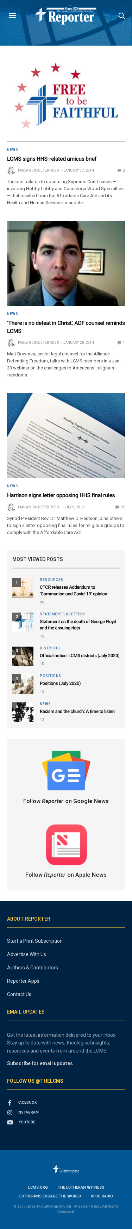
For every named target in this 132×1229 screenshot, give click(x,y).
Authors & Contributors (32, 967)
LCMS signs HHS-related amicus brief (51, 158)
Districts (50, 648)
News (12, 150)
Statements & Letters (63, 614)
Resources (51, 580)
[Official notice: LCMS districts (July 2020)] (22, 656)
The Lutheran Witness (81, 1187)
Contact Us (19, 994)
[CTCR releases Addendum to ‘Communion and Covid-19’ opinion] (22, 588)
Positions (50, 676)
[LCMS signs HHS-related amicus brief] (66, 99)
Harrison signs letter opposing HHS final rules (61, 495)
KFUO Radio (102, 1196)
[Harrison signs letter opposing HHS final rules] (66, 436)
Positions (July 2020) (60, 683)
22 (122, 507)
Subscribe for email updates (40, 1063)
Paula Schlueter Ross (38, 170)
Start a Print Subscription (35, 941)
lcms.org (38, 1187)
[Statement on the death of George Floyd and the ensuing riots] (22, 622)
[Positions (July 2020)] (22, 684)
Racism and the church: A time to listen (77, 711)
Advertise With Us (26, 954)
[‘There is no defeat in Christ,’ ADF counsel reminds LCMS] (66, 263)
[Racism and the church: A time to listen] (22, 712)
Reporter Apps (23, 981)
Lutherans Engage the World (50, 1196)
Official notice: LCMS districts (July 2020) (79, 656)
